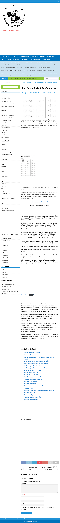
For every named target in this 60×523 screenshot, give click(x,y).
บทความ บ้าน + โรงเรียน (6, 59)
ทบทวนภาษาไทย (13, 70)
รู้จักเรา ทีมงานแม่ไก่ (6, 101)
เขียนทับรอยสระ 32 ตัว (29, 392)
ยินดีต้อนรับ (6, 518)
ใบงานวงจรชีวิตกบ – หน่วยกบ (31, 355)
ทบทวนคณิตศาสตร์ (4, 70)
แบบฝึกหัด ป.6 (4, 262)
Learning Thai (50, 56)
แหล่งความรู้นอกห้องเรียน (7, 118)
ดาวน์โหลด (4, 135)
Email (22, 499)
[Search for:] (51, 78)
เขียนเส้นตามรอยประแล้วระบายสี (32, 377)
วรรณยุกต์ (3, 183)
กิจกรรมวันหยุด (16, 59)
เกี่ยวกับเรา (8, 56)
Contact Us (31, 518)
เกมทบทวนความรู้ (21, 70)
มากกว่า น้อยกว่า (5, 176)
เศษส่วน (21, 75)
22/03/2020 (25, 92)
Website (23, 503)
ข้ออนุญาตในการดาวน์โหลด (24, 56)
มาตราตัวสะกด (4, 208)
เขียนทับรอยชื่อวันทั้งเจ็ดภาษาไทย (32, 397)
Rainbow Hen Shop (5, 127)
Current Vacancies (40, 518)
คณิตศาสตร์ (39, 62)
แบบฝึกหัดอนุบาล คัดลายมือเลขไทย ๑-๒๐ (34, 366)
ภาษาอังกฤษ (48, 64)
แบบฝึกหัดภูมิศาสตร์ (32, 73)
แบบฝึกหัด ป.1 (4, 250)
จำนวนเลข (3, 166)
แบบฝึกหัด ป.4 (4, 257)
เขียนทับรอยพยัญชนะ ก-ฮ (30, 395)
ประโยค (3, 203)
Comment (23, 483)
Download (31, 295)
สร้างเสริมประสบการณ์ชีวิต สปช (30, 67)
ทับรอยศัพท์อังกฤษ (24, 295)
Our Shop (42, 56)
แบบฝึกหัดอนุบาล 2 (40, 93)
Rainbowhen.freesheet (40, 202)
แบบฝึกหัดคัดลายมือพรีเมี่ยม (6, 73)
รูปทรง (2, 174)
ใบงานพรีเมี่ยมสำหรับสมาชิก (52, 73)
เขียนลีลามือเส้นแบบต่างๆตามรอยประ (33, 379)
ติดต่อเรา (3, 125)
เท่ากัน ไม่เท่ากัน (11, 75)
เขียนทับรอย (3, 75)
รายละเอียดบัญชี (5, 137)
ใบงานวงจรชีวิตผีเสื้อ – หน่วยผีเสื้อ (32, 352)
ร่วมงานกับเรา (4, 122)
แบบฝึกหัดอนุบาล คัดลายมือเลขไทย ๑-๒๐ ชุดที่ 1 (36, 363)
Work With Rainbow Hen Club (52, 518)
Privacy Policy (4, 277)
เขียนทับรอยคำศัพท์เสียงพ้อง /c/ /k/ (33, 399)
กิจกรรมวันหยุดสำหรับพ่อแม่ (29, 62)
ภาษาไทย (54, 64)
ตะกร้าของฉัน (4, 274)
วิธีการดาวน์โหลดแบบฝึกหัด (7, 106)
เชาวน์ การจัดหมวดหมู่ (31, 70)
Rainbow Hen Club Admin (35, 92)
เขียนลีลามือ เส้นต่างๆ (29, 388)
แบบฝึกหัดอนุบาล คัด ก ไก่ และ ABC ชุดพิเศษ (35, 368)
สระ (2, 181)
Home (2, 56)
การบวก (3, 164)
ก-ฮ (2, 178)
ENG (14, 56)
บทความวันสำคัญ (28, 64)
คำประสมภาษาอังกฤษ (47, 92)
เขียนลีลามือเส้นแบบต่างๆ (30, 381)
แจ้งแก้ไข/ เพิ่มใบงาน (46, 59)
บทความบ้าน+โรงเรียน (18, 64)
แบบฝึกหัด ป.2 (4, 253)
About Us (12, 518)
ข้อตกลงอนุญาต (5, 289)
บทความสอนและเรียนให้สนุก (38, 64)
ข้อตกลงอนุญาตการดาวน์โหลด (8, 104)
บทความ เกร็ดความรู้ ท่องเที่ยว (6, 64)
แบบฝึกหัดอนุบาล (42, 73)
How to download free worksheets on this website (10, 109)
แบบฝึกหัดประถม (16, 73)
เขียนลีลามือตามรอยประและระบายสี (33, 386)
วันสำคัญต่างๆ (20, 67)
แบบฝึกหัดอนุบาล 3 (5, 245)
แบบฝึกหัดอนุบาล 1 (5, 240)
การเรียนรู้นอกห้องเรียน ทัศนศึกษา (16, 62)
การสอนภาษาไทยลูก (25, 59)
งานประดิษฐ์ (45, 62)
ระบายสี (2, 67)
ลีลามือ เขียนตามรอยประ (10, 67)
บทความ (51, 62)
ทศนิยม (3, 188)
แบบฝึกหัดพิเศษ (24, 73)
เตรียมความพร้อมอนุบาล (41, 70)
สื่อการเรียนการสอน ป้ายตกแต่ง (44, 67)
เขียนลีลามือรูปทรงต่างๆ (30, 383)
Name (22, 494)
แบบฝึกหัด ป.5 (4, 260)
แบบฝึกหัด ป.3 (4, 255)
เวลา (17, 75)
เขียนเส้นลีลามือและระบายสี (31, 372)
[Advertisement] (30, 44)
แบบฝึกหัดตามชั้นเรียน (35, 59)
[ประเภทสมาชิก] (58, 1)
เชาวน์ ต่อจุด (4, 159)
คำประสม (3, 186)
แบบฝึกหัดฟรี (34, 56)
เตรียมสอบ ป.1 (51, 70)
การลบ (3, 171)
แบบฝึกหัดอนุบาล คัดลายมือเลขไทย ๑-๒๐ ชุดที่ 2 (36, 361)
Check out (3, 272)
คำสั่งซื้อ (3, 132)
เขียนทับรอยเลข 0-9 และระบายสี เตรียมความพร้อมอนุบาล (39, 390)
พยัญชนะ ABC (4, 191)
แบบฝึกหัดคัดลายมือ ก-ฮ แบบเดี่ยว (32, 370)
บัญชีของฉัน (4, 130)
